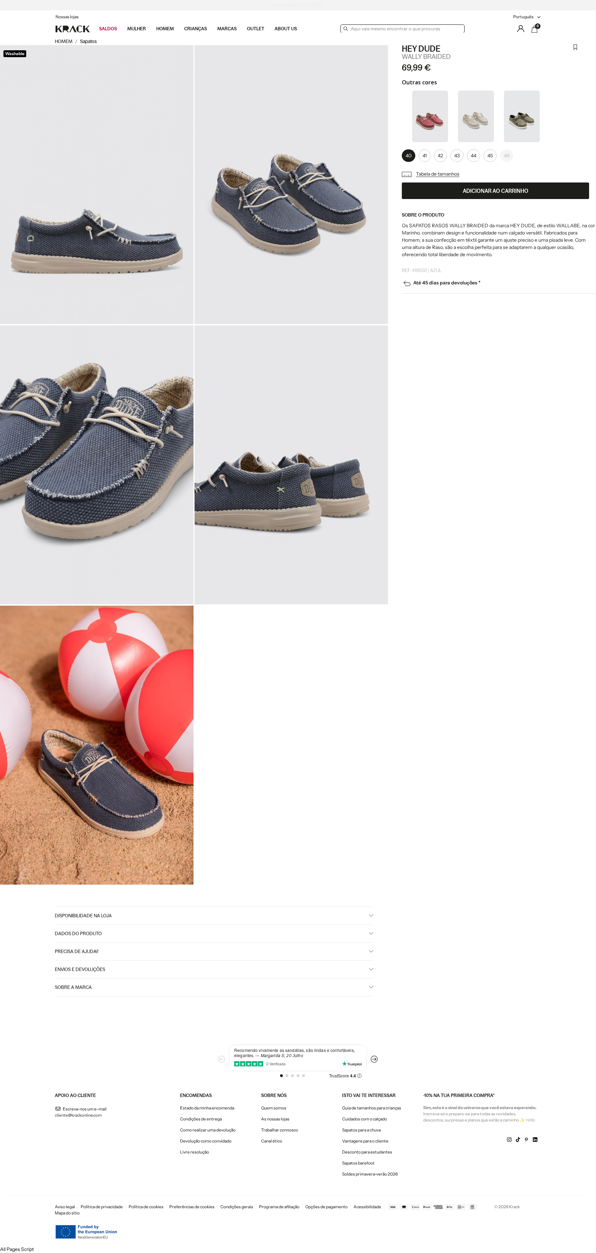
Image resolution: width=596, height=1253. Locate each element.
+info (530, 1120)
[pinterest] (526, 1139)
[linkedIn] (535, 1139)
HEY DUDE (421, 48)
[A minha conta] (520, 28)
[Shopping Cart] (534, 29)
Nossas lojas (67, 16)
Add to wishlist (575, 51)
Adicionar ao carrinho (495, 191)
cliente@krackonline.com (78, 1115)
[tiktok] (517, 1139)
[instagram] (509, 1139)
